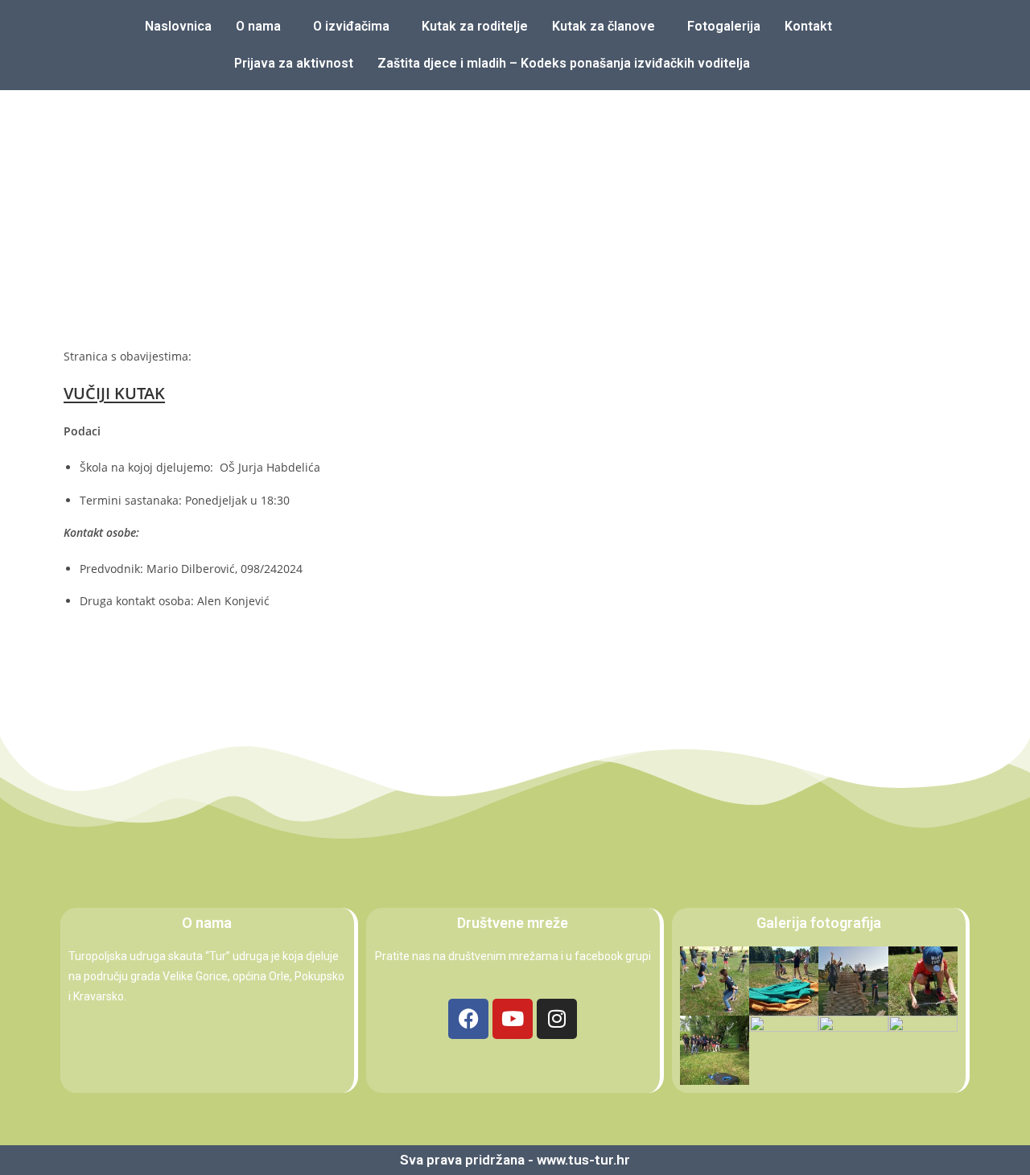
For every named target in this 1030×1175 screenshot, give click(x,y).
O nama (258, 26)
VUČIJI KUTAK (114, 393)
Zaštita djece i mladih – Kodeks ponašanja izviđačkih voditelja (563, 63)
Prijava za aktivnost (293, 63)
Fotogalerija (723, 26)
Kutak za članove (603, 26)
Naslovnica (178, 26)
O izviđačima (351, 26)
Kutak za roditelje (475, 26)
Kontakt (808, 26)
